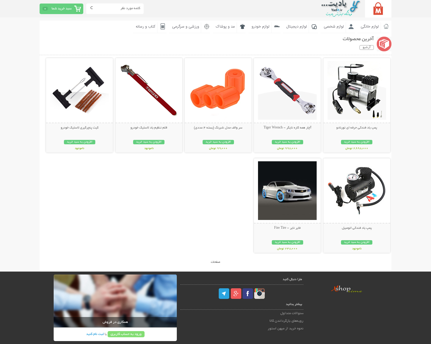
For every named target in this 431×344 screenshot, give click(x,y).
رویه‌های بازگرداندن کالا (286, 321)
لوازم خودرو (260, 26)
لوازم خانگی (370, 26)
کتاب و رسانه (145, 26)
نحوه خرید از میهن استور (285, 329)
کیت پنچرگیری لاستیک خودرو (80, 128)
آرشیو (367, 47)
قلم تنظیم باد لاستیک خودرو (148, 128)
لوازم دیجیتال (296, 26)
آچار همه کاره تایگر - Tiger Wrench (287, 128)
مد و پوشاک (225, 26)
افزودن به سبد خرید (356, 142)
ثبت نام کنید (95, 334)
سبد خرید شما (62, 9)
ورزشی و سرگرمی (185, 26)
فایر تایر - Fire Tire (287, 228)
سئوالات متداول (291, 313)
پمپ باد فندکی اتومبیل (357, 228)
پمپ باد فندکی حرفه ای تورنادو (356, 128)
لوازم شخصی (334, 26)
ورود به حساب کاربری (126, 334)
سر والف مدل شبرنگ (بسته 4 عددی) (218, 128)
